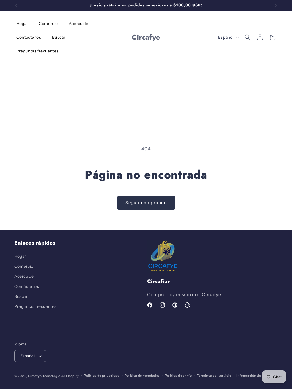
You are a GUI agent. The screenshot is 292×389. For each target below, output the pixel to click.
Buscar (21, 296)
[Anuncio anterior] (16, 5)
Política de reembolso (142, 376)
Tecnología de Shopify (60, 376)
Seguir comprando (146, 202)
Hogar (20, 256)
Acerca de (24, 276)
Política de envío (178, 376)
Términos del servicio (214, 376)
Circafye (35, 376)
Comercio (23, 266)
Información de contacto (256, 376)
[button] (247, 37)
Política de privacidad (101, 376)
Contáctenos (26, 286)
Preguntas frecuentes (35, 306)
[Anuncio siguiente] (275, 5)
